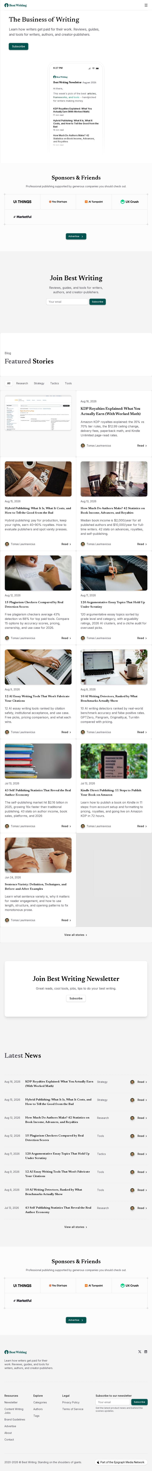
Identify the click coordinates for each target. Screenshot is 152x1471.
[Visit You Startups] (58, 201)
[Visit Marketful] (22, 216)
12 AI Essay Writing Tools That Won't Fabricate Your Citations (37, 698)
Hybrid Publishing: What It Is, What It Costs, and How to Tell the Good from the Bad (38, 510)
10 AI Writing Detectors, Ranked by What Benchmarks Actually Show (109, 698)
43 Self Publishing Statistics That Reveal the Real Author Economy (38, 792)
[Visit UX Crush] (130, 201)
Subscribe (18, 46)
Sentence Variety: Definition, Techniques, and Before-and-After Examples (35, 886)
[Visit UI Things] (22, 201)
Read (141, 1081)
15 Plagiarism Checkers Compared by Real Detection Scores (34, 604)
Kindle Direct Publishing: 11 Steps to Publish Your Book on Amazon (111, 792)
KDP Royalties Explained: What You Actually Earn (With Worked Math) (111, 411)
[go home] (15, 1352)
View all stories (74, 934)
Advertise (73, 236)
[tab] (8, 383)
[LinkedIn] (146, 1360)
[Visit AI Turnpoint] (94, 201)
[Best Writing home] (16, 5)
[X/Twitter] (140, 1360)
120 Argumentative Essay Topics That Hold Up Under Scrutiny (113, 604)
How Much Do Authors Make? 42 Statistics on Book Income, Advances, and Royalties (113, 510)
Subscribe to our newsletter (114, 1395)
